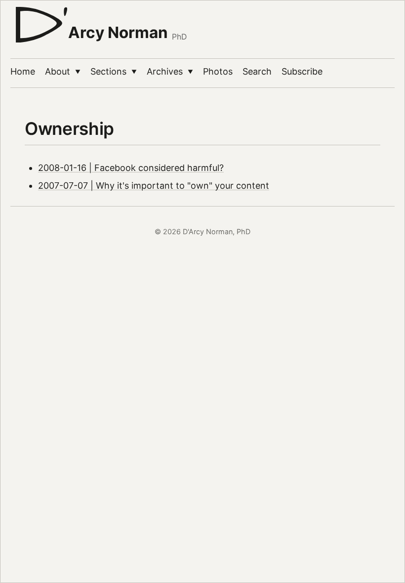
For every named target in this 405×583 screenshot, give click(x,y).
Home (22, 71)
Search (257, 71)
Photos (218, 71)
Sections (113, 71)
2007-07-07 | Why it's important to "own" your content (153, 185)
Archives (170, 71)
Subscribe (302, 71)
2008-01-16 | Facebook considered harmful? (131, 168)
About (63, 71)
